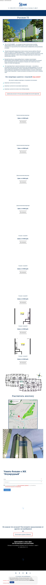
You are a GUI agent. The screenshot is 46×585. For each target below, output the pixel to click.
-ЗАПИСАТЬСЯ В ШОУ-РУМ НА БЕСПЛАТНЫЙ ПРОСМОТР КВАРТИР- (23, 94)
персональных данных (22, 485)
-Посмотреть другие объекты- (23, 534)
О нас (31, 13)
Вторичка (4, 13)
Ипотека (24, 13)
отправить (7, 490)
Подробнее (32, 580)
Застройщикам (38, 13)
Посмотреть (23, 121)
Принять (12, 582)
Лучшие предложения (14, 13)
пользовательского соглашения (13, 486)
